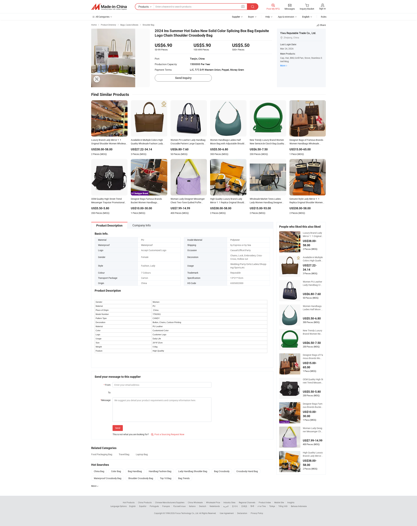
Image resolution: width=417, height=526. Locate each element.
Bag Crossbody (222, 471)
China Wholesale (195, 502)
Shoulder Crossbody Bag (140, 478)
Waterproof (147, 245)
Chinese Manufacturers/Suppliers (169, 502)
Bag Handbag (135, 471)
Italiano (192, 506)
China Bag (99, 471)
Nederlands (215, 506)
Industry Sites (229, 502)
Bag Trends (184, 478)
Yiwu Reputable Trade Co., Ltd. (298, 33)
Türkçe (272, 506)
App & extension (286, 16)
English (132, 506)
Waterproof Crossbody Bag (107, 478)
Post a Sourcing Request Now (167, 434)
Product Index (265, 502)
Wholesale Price (213, 502)
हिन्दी (252, 506)
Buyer (251, 16)
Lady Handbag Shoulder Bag (192, 471)
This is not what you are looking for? (131, 434)
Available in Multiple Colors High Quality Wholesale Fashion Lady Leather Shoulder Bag (313, 259)
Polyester (235, 239)
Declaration (242, 513)
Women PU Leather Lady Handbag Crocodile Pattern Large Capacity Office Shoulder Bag (313, 283)
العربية (226, 506)
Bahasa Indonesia (299, 506)
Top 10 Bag (165, 478)
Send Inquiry (183, 78)
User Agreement (227, 513)
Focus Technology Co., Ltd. (187, 513)
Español (142, 506)
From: (107, 384)
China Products (145, 502)
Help (267, 16)
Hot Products (129, 502)
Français (166, 506)
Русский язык (179, 506)
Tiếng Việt (283, 506)
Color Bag (116, 471)
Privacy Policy (257, 513)
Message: (105, 400)
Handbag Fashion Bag (160, 471)
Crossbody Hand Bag (247, 471)
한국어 (235, 506)
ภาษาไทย (262, 506)
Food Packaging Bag (101, 454)
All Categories (102, 16)
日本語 (244, 506)
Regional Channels (247, 502)
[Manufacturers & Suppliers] (109, 6)
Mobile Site (279, 502)
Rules (323, 16)
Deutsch (202, 506)
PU (142, 239)
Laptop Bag (142, 454)
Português (154, 506)
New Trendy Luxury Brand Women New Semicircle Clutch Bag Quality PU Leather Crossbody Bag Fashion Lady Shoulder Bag (313, 332)
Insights (290, 502)
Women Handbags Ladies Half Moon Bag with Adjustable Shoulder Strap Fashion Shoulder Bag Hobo (313, 308)
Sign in (322, 8)
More (282, 65)
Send (117, 427)
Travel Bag (124, 454)
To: (109, 392)
